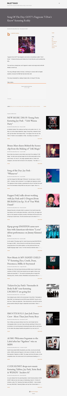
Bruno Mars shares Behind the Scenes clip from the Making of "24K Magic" (24, 147)
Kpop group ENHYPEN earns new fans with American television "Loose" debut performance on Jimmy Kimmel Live (24, 231)
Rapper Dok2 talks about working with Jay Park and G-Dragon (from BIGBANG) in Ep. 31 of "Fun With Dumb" (23, 200)
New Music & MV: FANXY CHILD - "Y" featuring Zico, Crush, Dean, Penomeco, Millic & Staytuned (24, 260)
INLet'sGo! (12, 3)
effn (52, 38)
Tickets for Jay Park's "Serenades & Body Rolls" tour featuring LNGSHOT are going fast (22, 288)
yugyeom (53, 47)
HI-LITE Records (54, 41)
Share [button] (53, 32)
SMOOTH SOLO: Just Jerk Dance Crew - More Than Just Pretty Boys (23, 315)
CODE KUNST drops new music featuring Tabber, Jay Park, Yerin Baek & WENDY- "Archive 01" (24, 369)
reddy (53, 44)
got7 (52, 40)
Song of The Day (54, 46)
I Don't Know (54, 43)
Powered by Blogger (34, 391)
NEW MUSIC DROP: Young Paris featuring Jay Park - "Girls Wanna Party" (23, 120)
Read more (40, 138)
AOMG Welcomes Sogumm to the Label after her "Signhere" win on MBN (22, 341)
